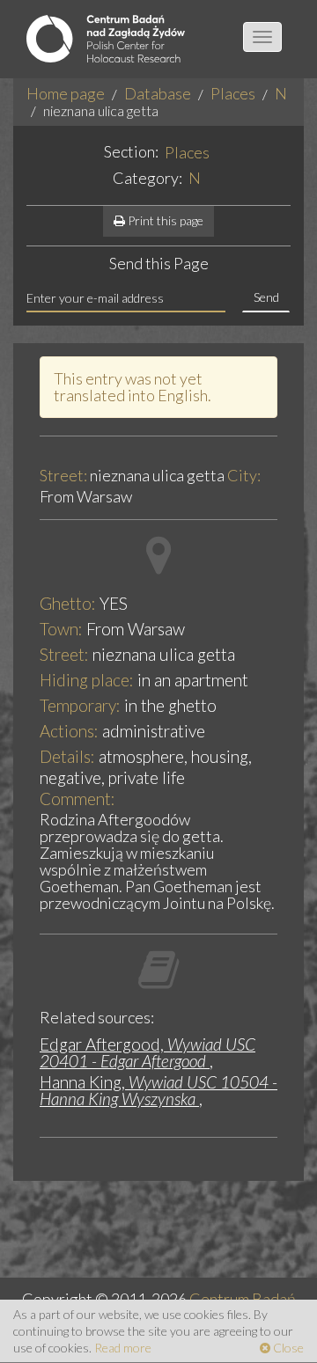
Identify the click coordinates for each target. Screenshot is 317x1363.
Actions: (69, 730)
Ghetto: (68, 603)
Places (232, 93)
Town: (61, 628)
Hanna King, (158, 1090)
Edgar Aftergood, (147, 1052)
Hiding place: (87, 679)
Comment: (77, 798)
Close (287, 1347)
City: (244, 476)
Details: (67, 756)
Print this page (164, 220)
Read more (122, 1347)
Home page (65, 93)
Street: (63, 476)
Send (266, 296)
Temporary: (80, 705)
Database (157, 93)
